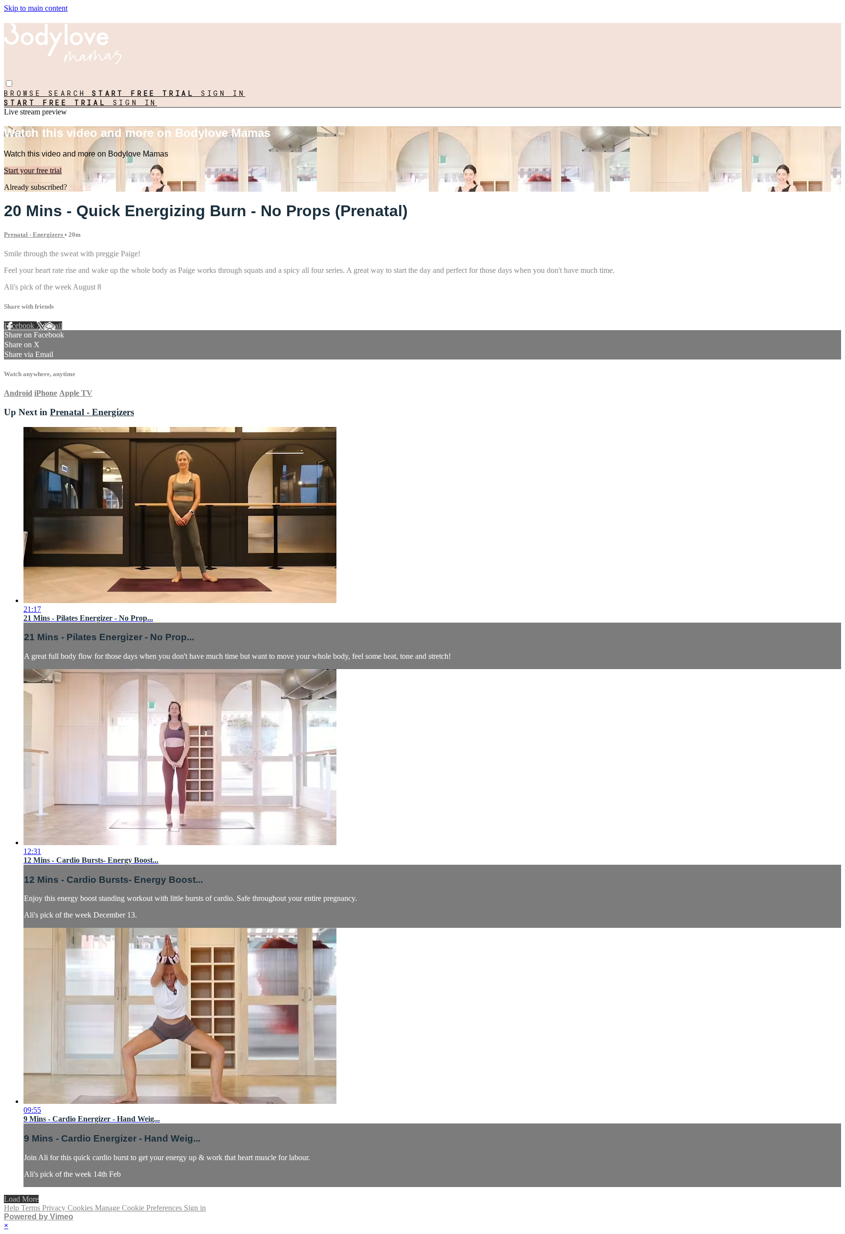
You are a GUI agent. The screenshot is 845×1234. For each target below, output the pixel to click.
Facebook (20, 325)
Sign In (135, 102)
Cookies (81, 1208)
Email (53, 325)
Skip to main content (35, 8)
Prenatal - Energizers (34, 234)
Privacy (54, 1208)
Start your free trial (33, 170)
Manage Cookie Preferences (139, 1208)
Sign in (223, 93)
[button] (9, 83)
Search (70, 93)
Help (12, 1208)
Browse (26, 93)
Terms (31, 1208)
